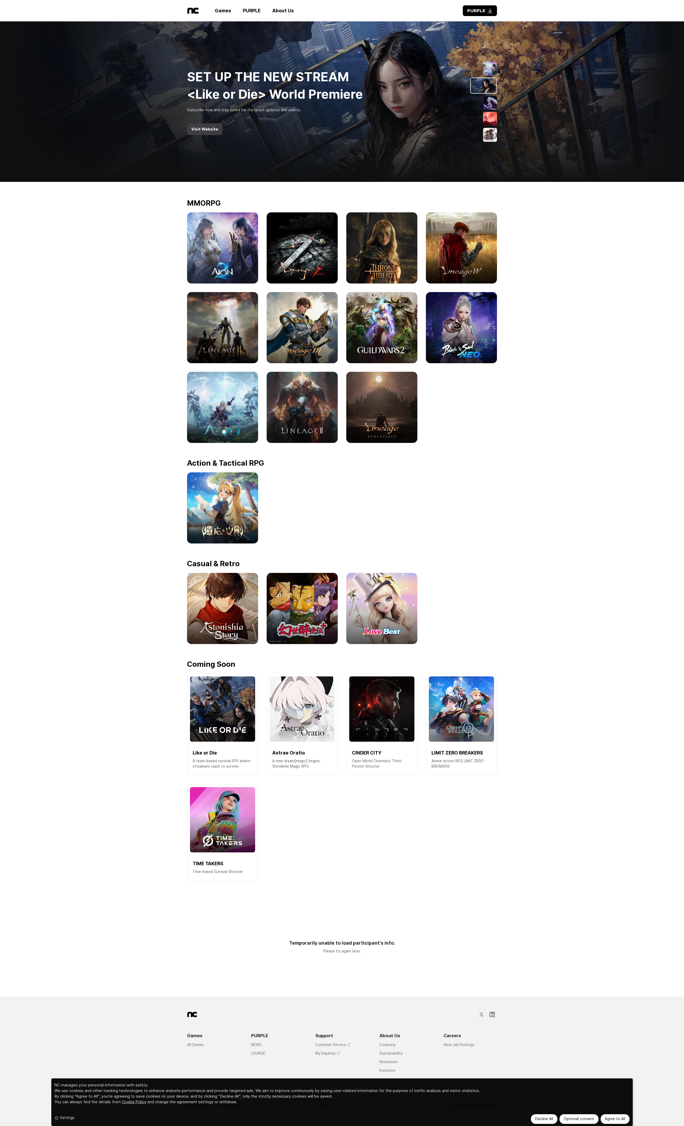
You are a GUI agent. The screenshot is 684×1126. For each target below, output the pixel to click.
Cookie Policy (134, 1102)
